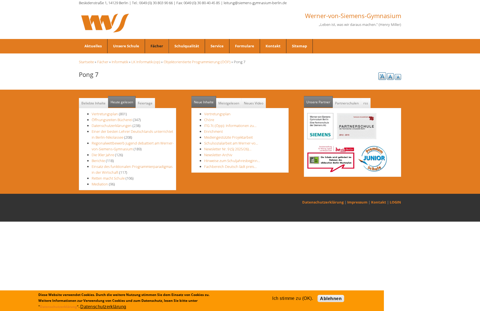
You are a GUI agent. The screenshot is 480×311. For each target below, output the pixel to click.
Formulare (244, 45)
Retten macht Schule (108, 178)
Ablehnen (331, 298)
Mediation (100, 184)
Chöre (209, 119)
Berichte (98, 160)
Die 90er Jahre (103, 154)
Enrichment (213, 131)
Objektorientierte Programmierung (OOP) (197, 61)
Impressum (357, 202)
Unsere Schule (126, 45)
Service (217, 45)
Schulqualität (186, 45)
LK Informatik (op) (145, 61)
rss (365, 103)
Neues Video (253, 103)
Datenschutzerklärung (323, 202)
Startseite (86, 61)
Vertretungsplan (105, 113)
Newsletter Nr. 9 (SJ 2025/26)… (227, 148)
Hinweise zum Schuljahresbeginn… (232, 160)
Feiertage (145, 103)
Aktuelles (93, 45)
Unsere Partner (319, 102)
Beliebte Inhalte (93, 103)
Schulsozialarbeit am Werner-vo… (231, 143)
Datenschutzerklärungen (112, 125)
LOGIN (395, 202)
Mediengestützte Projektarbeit (228, 137)
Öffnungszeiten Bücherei (112, 119)
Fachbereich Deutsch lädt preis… (230, 166)
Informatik (120, 61)
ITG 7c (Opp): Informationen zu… (230, 125)
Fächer (157, 45)
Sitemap (299, 45)
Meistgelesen (228, 103)
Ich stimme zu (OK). (292, 298)
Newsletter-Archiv (218, 154)
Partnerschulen (347, 103)
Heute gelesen (122, 102)
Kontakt (273, 45)
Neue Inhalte (204, 102)
